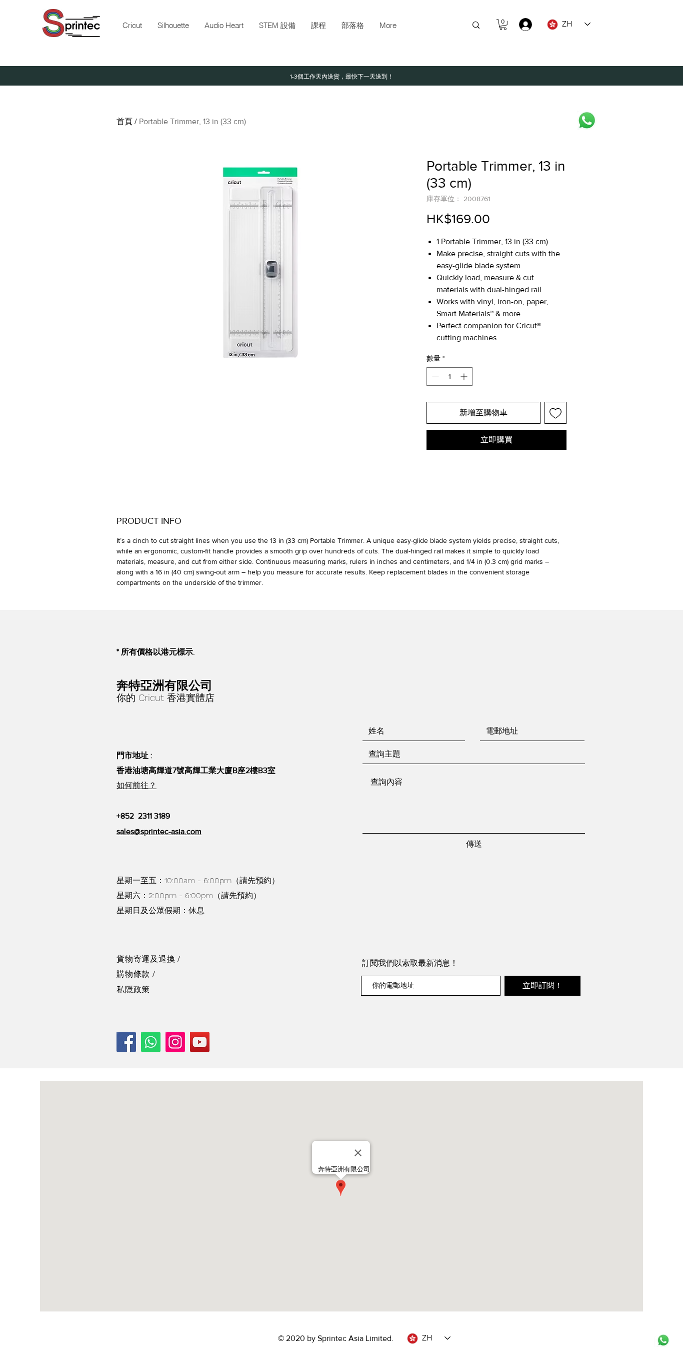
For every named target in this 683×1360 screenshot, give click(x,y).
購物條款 (134, 974)
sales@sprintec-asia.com (159, 831)
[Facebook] (126, 1042)
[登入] (521, 24)
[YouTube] (200, 1042)
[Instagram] (175, 1042)
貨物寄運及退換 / (148, 959)
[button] (277, 25)
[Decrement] (434, 376)
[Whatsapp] (586, 120)
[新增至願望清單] (555, 413)
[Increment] (464, 376)
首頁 (124, 121)
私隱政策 (133, 989)
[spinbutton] (449, 376)
